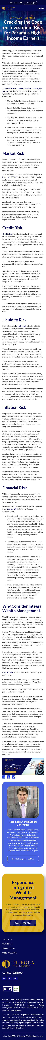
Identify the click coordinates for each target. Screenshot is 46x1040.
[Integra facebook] (8, 777)
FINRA (16, 1005)
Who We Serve (9, 953)
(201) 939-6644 (15, 3)
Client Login (30, 3)
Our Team (7, 944)
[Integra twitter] (13, 777)
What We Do (8, 948)
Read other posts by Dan (23, 859)
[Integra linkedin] (3, 777)
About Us (7, 939)
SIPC (22, 1005)
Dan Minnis (30, 17)
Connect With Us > (23, 923)
